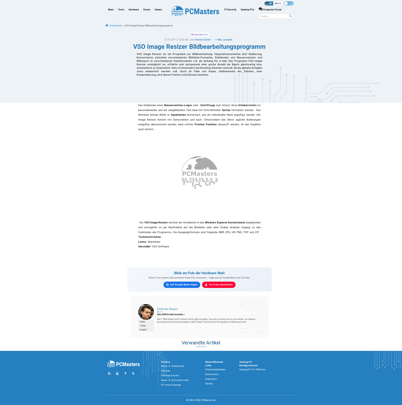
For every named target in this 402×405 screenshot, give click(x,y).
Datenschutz (212, 374)
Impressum (211, 379)
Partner (209, 383)
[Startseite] (106, 25)
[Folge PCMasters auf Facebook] (125, 373)
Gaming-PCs (247, 9)
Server (146, 9)
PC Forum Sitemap (171, 384)
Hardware (134, 9)
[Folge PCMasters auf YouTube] (117, 373)
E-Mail (142, 322)
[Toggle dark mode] (289, 3)
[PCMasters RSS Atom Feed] (133, 373)
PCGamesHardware (215, 369)
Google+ (143, 330)
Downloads (116, 25)
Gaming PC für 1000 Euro (252, 369)
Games (158, 9)
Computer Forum (272, 9)
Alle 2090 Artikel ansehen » (171, 314)
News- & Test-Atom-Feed (175, 380)
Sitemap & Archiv (170, 375)
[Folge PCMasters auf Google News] (109, 373)
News (111, 9)
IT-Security (230, 9)
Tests (121, 9)
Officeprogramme (199, 34)
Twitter (143, 326)
